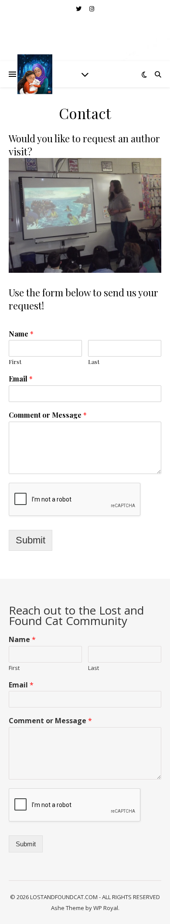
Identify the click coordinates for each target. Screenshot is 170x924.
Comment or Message (48, 415)
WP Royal (105, 908)
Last (93, 361)
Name (21, 334)
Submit (30, 540)
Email (21, 378)
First (15, 361)
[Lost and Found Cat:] (34, 74)
